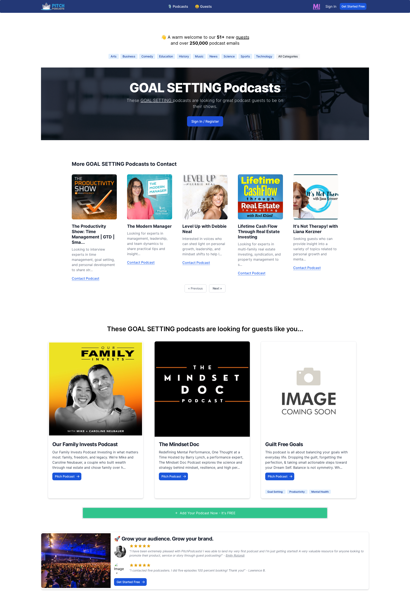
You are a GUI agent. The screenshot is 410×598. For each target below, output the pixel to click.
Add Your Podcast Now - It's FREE (208, 513)
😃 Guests (203, 6)
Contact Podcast (85, 278)
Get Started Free (353, 6)
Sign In (330, 6)
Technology (264, 56)
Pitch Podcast (65, 476)
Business (129, 56)
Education (166, 56)
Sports (245, 56)
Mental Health (320, 491)
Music (199, 56)
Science (229, 56)
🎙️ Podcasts (178, 6)
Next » (217, 288)
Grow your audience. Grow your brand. (167, 539)
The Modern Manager (149, 226)
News (213, 56)
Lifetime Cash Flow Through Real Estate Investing (259, 231)
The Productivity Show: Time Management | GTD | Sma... (93, 234)
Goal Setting (275, 491)
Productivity (297, 491)
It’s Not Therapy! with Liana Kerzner (315, 229)
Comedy (147, 56)
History (184, 56)
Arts (114, 56)
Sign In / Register (205, 121)
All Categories (288, 56)
